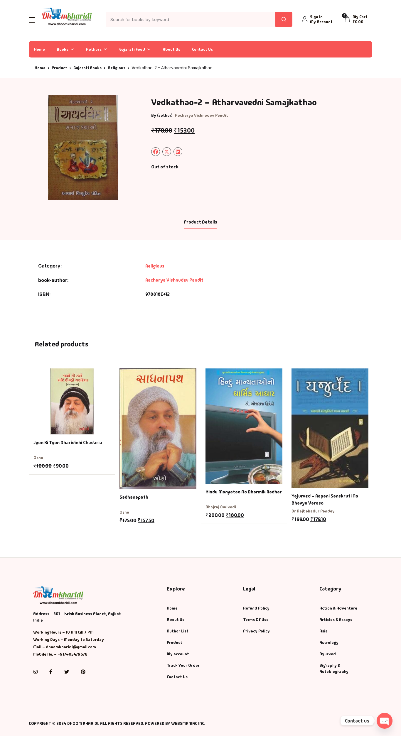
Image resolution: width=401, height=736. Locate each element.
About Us (171, 49)
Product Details (200, 222)
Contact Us (202, 49)
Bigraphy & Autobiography (333, 668)
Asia (323, 631)
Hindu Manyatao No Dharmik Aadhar (243, 492)
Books (62, 49)
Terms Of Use (256, 619)
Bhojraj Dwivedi (220, 507)
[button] (32, 19)
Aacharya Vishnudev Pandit (201, 115)
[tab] (200, 222)
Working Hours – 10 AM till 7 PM (63, 632)
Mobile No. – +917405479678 (60, 654)
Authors (94, 49)
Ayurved (327, 654)
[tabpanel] (83, 147)
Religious (116, 67)
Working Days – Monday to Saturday (68, 639)
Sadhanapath (133, 497)
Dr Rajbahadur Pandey (313, 511)
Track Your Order (183, 665)
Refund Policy (256, 608)
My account (178, 654)
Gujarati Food (132, 49)
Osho (38, 457)
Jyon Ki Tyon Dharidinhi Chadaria (67, 442)
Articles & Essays (335, 619)
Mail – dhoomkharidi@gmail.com (64, 646)
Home (39, 49)
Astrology (328, 642)
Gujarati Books (87, 67)
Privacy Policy (256, 631)
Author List (177, 631)
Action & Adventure (338, 608)
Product (59, 67)
